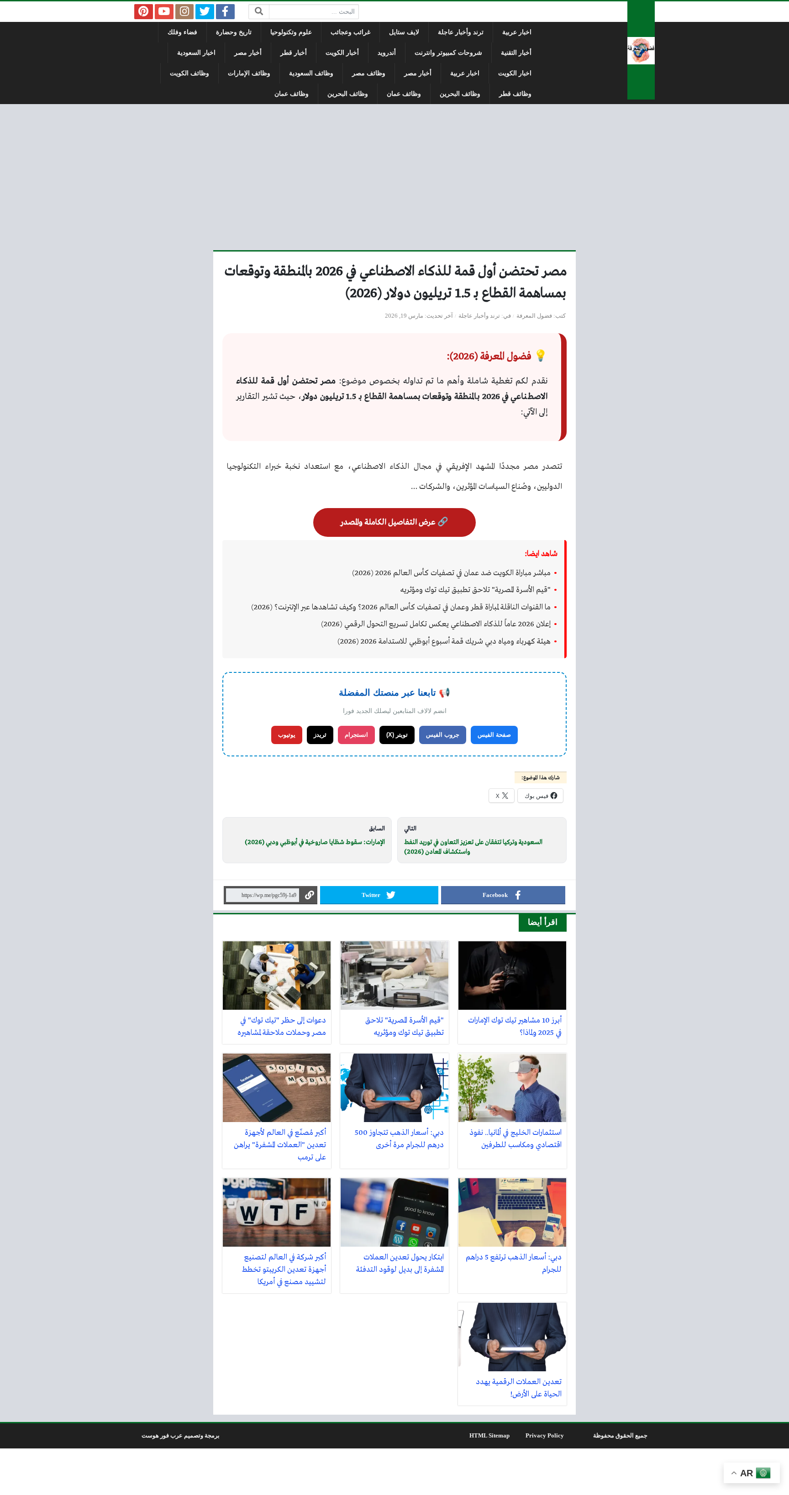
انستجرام (356, 734)
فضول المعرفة (534, 316)
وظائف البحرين (460, 93)
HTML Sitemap (489, 1435)
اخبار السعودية (196, 52)
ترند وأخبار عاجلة (461, 32)
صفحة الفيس (494, 734)
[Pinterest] (143, 11)
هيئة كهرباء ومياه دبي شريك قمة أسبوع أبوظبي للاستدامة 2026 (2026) (444, 641)
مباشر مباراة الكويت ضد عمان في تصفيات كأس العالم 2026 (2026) (451, 573)
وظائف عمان (404, 93)
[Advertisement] (394, 177)
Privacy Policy (545, 1435)
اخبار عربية (516, 32)
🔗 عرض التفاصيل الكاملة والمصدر (394, 522)
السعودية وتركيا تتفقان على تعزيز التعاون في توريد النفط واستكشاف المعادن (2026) (473, 847)
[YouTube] (164, 11)
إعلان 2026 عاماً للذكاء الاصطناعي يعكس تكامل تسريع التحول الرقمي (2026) (436, 624)
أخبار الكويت (342, 52)
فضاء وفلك (182, 32)
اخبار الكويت (514, 73)
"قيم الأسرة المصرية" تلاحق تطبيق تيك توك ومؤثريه (475, 590)
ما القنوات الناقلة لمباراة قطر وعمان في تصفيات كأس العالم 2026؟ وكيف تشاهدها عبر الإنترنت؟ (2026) (401, 607)
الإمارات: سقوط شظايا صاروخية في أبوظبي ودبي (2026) (315, 842)
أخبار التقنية (516, 52)
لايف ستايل (404, 32)
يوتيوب (286, 734)
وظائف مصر (368, 73)
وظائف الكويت (189, 73)
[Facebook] (225, 11)
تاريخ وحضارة (234, 32)
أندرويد (387, 52)
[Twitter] (204, 11)
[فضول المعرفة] (641, 50)
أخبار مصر (248, 52)
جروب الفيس (442, 734)
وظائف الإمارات (249, 73)
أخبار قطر (293, 52)
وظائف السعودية (311, 73)
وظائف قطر (515, 93)
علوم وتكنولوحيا (291, 32)
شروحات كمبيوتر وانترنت (448, 52)
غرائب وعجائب (350, 32)
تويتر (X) (397, 734)
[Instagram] (184, 11)
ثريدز (320, 734)
